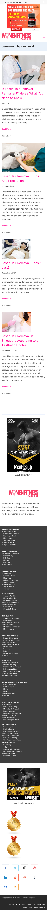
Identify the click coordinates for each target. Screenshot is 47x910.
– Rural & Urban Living (10, 715)
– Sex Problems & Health (11, 671)
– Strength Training (9, 609)
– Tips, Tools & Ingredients (11, 740)
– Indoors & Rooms (8, 753)
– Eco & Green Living (9, 707)
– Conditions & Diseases (10, 534)
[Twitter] (5, 2)
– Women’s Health (8, 540)
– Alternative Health (9, 531)
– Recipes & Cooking (9, 738)
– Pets (4, 651)
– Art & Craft (6, 704)
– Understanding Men (9, 675)
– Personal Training (9, 605)
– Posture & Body (8, 607)
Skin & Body (6, 136)
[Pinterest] (11, 2)
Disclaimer (41, 904)
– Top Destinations (8, 587)
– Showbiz (6, 695)
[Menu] (44, 36)
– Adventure (6, 574)
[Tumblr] (23, 2)
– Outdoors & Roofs (9, 756)
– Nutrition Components (10, 735)
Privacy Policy (39, 907)
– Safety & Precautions (10, 580)
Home (11, 904)
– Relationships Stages (10, 669)
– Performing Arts (8, 693)
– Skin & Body (7, 564)
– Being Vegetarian (9, 727)
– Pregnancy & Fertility (10, 653)
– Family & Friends (8, 642)
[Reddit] (17, 2)
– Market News (7, 625)
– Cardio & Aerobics (9, 596)
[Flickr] (26, 2)
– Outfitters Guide (8, 576)
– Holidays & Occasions (10, 731)
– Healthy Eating (8, 729)
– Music (5, 691)
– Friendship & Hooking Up (11, 667)
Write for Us (27, 907)
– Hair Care (6, 558)
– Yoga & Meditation (9, 544)
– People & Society (9, 711)
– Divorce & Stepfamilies (10, 640)
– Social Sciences (8, 717)
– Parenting (6, 649)
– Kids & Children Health (10, 644)
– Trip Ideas (6, 589)
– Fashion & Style (8, 556)
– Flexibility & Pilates (9, 600)
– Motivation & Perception (11, 709)
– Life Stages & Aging (9, 536)
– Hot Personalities (8, 687)
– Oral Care (6, 562)
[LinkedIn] (14, 2)
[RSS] (15, 887)
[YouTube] (20, 2)
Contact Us (31, 904)
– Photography (7, 578)
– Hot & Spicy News (9, 685)
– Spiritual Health (8, 542)
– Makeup (5, 560)
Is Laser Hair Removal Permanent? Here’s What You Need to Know (22, 93)
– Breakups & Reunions (10, 662)
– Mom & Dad (7, 647)
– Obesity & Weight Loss (10, 602)
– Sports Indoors (8, 582)
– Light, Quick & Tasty (10, 733)
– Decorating (6, 745)
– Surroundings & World (10, 720)
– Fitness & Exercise (9, 598)
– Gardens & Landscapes (11, 749)
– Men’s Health (7, 538)
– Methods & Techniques (11, 627)
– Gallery (5, 747)
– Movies (5, 689)
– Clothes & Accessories (10, 554)
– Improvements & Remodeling (13, 751)
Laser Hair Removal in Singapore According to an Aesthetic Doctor (21, 340)
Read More (6, 129)
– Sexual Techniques (9, 673)
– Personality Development (11, 713)
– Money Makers (8, 629)
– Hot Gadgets (7, 620)
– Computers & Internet (10, 618)
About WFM (20, 904)
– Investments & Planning (11, 622)
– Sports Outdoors (8, 584)
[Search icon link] (43, 2)
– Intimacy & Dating (9, 665)
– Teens (5, 655)
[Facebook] (2, 2)
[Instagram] (8, 2)
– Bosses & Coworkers (10, 638)
